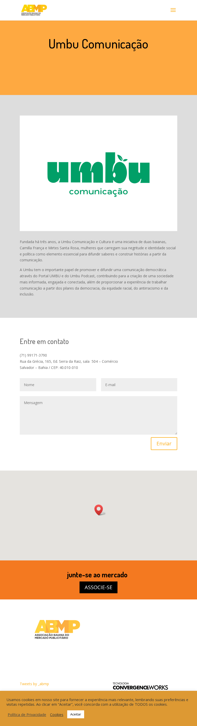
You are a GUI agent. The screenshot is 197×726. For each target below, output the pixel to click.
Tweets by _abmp (34, 683)
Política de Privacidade (27, 714)
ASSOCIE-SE (98, 587)
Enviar (164, 443)
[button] (100, 510)
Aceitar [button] (75, 714)
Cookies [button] (56, 714)
